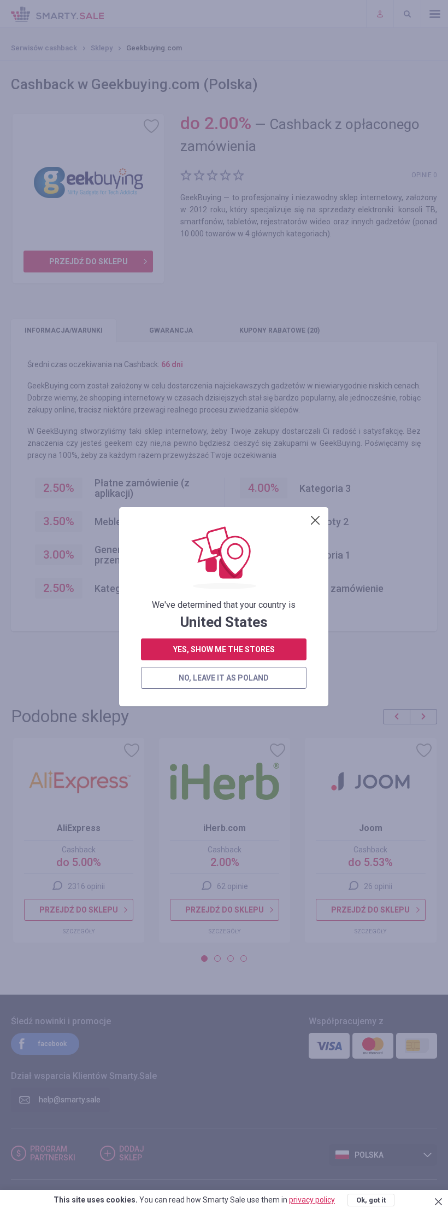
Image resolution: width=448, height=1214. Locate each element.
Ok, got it (371, 1200)
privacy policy (312, 1199)
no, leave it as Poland (224, 677)
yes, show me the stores (224, 649)
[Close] (315, 520)
